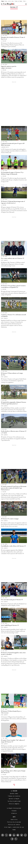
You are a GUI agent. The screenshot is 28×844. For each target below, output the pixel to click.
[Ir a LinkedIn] (14, 835)
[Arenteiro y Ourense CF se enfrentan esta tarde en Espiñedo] (14, 304)
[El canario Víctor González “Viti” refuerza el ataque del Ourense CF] (14, 730)
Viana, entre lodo (9, 1)
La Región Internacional (14, 808)
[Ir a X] (6, 835)
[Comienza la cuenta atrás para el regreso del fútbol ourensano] (14, 133)
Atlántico (14, 813)
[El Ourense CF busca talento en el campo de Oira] (14, 363)
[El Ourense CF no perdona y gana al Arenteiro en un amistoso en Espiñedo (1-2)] (14, 275)
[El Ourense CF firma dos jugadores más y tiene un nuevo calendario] (14, 642)
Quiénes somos (14, 793)
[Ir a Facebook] (2, 835)
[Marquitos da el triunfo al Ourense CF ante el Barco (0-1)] (14, 27)
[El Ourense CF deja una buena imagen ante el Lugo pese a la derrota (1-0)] (14, 191)
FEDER (14, 829)
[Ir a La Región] (8, 4)
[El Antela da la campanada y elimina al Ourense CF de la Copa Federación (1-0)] (14, 392)
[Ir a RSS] (16, 839)
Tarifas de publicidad (14, 801)
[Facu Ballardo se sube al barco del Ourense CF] (14, 536)
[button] (26, 4)
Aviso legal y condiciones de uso (14, 827)
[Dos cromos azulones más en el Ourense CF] (14, 248)
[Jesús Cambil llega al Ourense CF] (14, 615)
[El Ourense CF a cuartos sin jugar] (14, 508)
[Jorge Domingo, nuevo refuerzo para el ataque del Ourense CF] (14, 760)
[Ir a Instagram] (10, 835)
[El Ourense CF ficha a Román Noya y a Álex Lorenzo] (14, 701)
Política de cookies (14, 824)
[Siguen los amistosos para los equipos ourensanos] (14, 56)
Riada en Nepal (18, 1)
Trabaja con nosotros (14, 796)
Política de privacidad (14, 822)
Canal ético (14, 819)
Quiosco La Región (14, 798)
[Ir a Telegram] (12, 839)
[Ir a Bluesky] (21, 835)
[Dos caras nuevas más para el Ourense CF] (14, 589)
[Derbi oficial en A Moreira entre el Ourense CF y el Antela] (14, 421)
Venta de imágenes (14, 803)
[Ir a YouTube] (17, 835)
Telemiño (14, 810)
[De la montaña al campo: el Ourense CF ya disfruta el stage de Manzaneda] (14, 162)
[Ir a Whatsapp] (25, 835)
